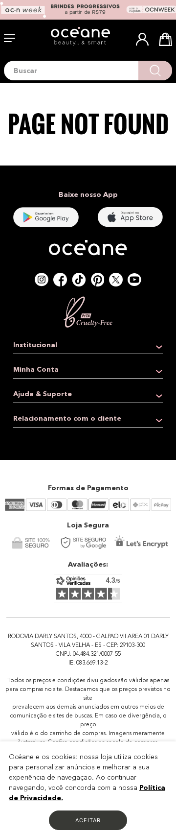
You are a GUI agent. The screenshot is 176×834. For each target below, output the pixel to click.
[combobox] (88, 70)
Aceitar (88, 820)
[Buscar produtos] (155, 70)
